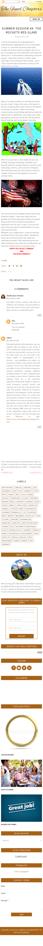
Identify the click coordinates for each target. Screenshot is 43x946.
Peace (18, 494)
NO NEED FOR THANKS (8, 824)
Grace (15, 491)
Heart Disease (30, 526)
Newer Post (8, 472)
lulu (13, 321)
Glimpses (5, 526)
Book (4, 494)
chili (31, 540)
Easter (4, 505)
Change (10, 494)
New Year (5, 501)
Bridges (10, 516)
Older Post (35, 472)
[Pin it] (21, 266)
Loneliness (34, 498)
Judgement (27, 530)
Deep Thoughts (7, 487)
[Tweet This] (9, 266)
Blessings (29, 501)
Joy (24, 512)
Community (28, 491)
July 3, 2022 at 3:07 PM (18, 323)
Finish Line (16, 523)
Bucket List (30, 516)
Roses (36, 533)
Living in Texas (21, 505)
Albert (9, 338)
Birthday (21, 501)
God (11, 526)
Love (34, 487)
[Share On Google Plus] (17, 266)
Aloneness (5, 512)
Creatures (14, 519)
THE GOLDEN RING (7, 755)
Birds (4, 516)
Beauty (12, 501)
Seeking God (33, 505)
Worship (24, 540)
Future (25, 498)
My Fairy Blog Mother (21, 932)
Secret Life (5, 537)
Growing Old (16, 512)
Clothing (5, 519)
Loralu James (13, 930)
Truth (36, 491)
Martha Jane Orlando (14, 295)
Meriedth (36, 530)
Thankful (5, 508)
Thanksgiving (15, 498)
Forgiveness (6, 491)
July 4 (10, 271)
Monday (4, 533)
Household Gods (15, 530)
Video (30, 537)
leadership (5, 544)
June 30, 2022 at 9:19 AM (13, 298)
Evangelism (6, 523)
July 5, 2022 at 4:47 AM (12, 340)
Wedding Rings (7, 540)
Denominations (25, 519)
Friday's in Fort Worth (30, 523)
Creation (18, 487)
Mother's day (14, 533)
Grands (11, 505)
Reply (39, 315)
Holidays (5, 498)
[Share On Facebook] (13, 266)
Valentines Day (31, 508)
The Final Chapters (21, 9)
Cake (38, 516)
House (4, 530)
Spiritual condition (19, 537)
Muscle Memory (26, 533)
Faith (24, 494)
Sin (20, 491)
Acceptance (32, 512)
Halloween (19, 526)
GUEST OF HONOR (7, 790)
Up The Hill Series (17, 508)
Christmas (27, 487)
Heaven (30, 494)
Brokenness (20, 516)
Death (37, 501)
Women (16, 540)
